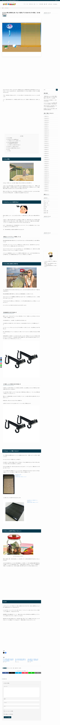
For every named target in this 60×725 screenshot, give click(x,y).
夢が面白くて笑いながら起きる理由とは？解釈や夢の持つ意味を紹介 (50, 109)
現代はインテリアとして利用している (14, 140)
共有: (10, 150)
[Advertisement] (21, 66)
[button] (5, 673)
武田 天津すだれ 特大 (18, 474)
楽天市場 (16, 476)
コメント (5, 686)
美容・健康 (46, 210)
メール (5, 702)
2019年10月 (46, 163)
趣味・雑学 (46, 212)
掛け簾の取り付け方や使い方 (13, 143)
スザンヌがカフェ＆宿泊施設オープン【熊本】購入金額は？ (50, 100)
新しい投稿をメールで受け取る (8, 714)
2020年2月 (46, 155)
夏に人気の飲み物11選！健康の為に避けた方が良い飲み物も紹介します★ (20, 660)
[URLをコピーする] (38, 673)
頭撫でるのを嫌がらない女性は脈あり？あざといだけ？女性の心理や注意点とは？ (50, 106)
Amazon (19, 476)
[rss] (56, 0)
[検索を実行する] (57, 90)
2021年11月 (46, 143)
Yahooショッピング (23, 476)
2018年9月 (46, 184)
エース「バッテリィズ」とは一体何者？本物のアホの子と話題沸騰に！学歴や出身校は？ (50, 103)
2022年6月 (46, 139)
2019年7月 (46, 169)
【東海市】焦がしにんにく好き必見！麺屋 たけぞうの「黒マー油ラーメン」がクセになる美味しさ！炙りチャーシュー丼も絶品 (50, 97)
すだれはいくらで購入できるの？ (13, 146)
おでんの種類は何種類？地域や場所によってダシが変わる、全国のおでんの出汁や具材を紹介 (8, 660)
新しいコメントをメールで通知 (8, 711)
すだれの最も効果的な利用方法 (13, 142)
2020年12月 (46, 145)
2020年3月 (46, 153)
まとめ (9, 149)
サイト (5, 706)
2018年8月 (46, 186)
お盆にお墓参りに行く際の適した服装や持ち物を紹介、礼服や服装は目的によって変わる (33, 660)
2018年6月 (46, 190)
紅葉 (45, 208)
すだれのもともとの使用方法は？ (13, 139)
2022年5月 (46, 141)
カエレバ (19, 475)
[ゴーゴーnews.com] (9, 4)
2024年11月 (46, 120)
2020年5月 (46, 149)
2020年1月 (46, 157)
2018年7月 (46, 188)
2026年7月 (46, 116)
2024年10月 (46, 122)
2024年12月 (46, 118)
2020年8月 (46, 147)
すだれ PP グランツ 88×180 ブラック (32, 500)
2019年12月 (46, 159)
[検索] (57, 0)
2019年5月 (46, 171)
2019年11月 (46, 161)
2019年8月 (46, 167)
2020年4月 (46, 151)
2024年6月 (46, 124)
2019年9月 (46, 165)
